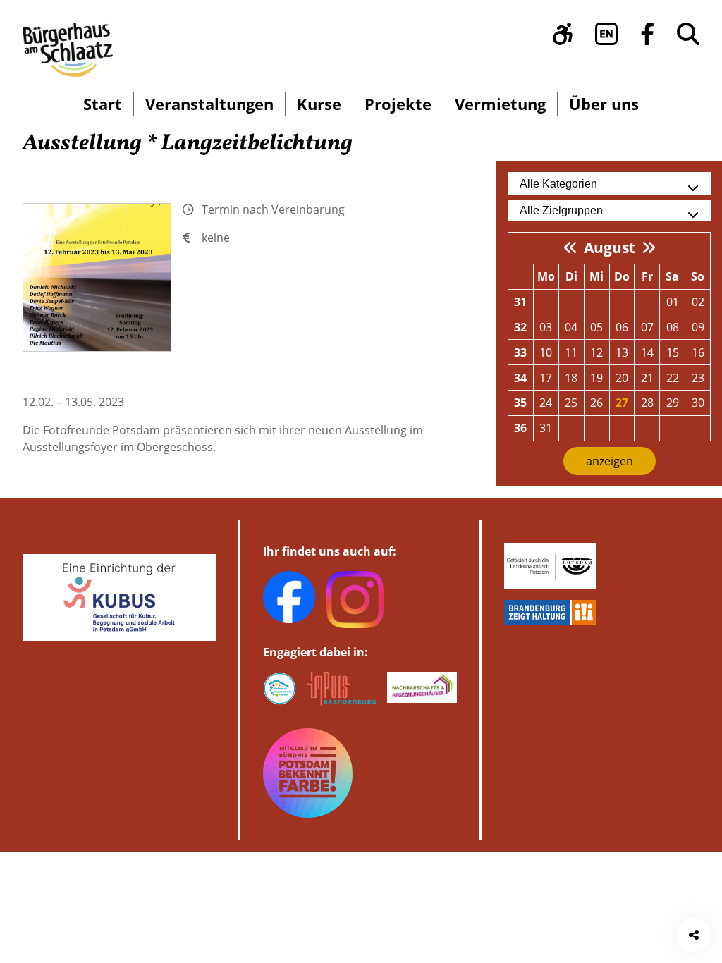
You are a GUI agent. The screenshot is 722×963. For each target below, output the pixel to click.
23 (698, 378)
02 (698, 301)
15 (672, 352)
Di (571, 276)
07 (647, 327)
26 (596, 402)
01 (672, 301)
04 (571, 327)
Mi (596, 276)
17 (545, 378)
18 (571, 378)
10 (545, 352)
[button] (563, 34)
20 (622, 378)
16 (698, 352)
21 (647, 378)
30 (698, 402)
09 (698, 327)
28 (647, 402)
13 (622, 352)
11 (571, 352)
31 (520, 301)
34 (520, 378)
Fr (647, 276)
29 (672, 402)
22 (672, 378)
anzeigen (609, 461)
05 (596, 327)
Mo (546, 276)
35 (520, 402)
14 (647, 352)
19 (596, 378)
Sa (672, 276)
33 (520, 352)
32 (520, 327)
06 (622, 327)
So (697, 276)
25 (571, 402)
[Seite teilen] (694, 935)
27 (622, 402)
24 (545, 402)
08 (672, 327)
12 (596, 352)
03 (545, 327)
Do (622, 276)
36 (520, 428)
